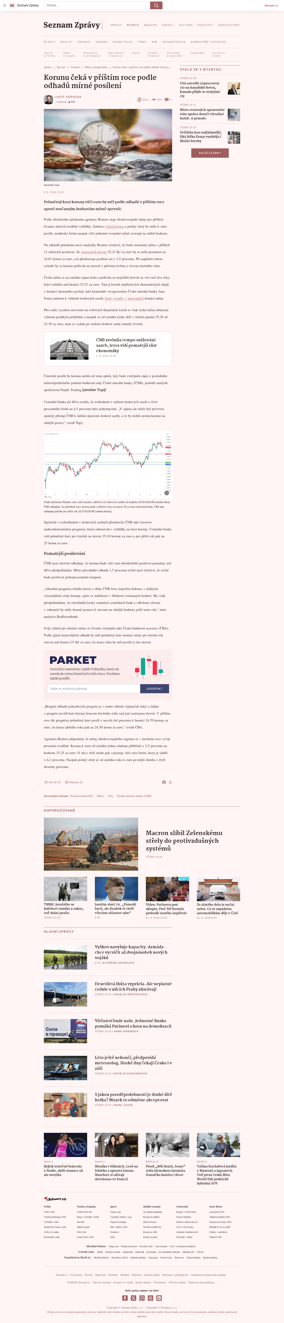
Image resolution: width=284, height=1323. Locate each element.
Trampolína (128, 1251)
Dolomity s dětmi (184, 1236)
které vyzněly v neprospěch (124, 298)
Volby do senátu (51, 1231)
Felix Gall (81, 1231)
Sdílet (159, 99)
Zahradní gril (188, 1251)
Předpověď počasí (129, 1246)
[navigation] (5, 5)
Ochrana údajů (152, 1275)
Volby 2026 (49, 1211)
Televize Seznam (101, 1282)
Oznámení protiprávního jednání (208, 1275)
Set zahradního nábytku (169, 1251)
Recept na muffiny (151, 1216)
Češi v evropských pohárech (183, 1246)
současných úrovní (94, 251)
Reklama (136, 1275)
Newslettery (159, 1282)
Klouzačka (151, 1251)
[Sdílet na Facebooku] (164, 782)
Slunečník (139, 1251)
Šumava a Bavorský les (187, 1221)
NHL (112, 1236)
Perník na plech (150, 1236)
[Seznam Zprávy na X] (133, 1298)
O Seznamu (76, 1275)
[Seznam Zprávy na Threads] (150, 1298)
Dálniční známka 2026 (219, 1216)
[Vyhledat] (156, 5)
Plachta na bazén (112, 1251)
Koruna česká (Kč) (82, 796)
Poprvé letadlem (183, 1216)
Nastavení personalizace (201, 1282)
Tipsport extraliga (118, 1221)
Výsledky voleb (51, 1221)
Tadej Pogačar (83, 1226)
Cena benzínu (161, 1246)
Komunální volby (52, 1236)
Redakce (125, 1275)
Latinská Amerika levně (187, 1231)
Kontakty (113, 1275)
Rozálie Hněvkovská (130, 994)
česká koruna (114, 226)
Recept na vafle (150, 1231)
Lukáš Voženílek (68, 97)
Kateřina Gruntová (119, 963)
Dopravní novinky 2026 (220, 1221)
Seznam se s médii (123, 1282)
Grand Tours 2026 (85, 1236)
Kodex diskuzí (143, 1282)
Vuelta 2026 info (84, 1211)
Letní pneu (153, 1257)
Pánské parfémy (210, 1257)
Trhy (110, 796)
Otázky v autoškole (218, 1231)
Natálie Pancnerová (130, 1073)
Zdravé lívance (149, 1221)
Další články (210, 153)
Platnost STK (215, 1236)
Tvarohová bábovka (152, 1226)
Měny (100, 796)
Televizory (179, 1257)
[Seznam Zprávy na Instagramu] (142, 1298)
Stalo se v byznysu (200, 69)
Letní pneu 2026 (216, 1211)
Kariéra (89, 1275)
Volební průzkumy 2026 (55, 1216)
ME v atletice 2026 (118, 1226)
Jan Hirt (80, 1221)
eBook (145, 99)
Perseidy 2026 (146, 1246)
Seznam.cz (271, 5)
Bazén (100, 1251)
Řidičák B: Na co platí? (219, 1226)
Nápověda (100, 1275)
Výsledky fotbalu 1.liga (121, 1216)
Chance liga (115, 1211)
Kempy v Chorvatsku (186, 1211)
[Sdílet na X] (170, 782)
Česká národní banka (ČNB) (134, 796)
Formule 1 (115, 1231)
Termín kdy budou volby (55, 1226)
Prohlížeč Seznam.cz (78, 1282)
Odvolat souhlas (177, 1282)
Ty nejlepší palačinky (152, 1211)
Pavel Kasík (123, 1105)
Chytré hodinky (193, 1257)
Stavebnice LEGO (119, 1257)
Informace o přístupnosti (175, 1275)
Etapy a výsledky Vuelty (88, 1216)
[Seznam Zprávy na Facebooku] (125, 1298)
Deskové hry (166, 1257)
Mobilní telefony (101, 1257)
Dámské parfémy (138, 1257)
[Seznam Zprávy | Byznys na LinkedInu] (159, 1298)
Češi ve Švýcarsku (184, 1226)
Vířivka (199, 1251)
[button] (108, 145)
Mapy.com (114, 1246)
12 (170, 99)
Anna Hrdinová (126, 1031)
